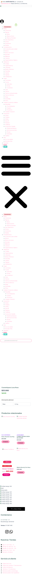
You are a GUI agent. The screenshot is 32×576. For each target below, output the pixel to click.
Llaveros (7, 58)
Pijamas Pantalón (11, 38)
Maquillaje (7, 104)
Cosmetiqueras (11, 106)
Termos (7, 91)
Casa (6, 89)
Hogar (5, 78)
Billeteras (7, 56)
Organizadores (9, 65)
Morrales (7, 54)
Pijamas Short (10, 36)
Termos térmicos (9, 95)
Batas (8, 34)
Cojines (7, 73)
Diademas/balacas (11, 128)
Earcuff (7, 121)
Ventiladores (8, 76)
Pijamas (7, 32)
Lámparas (7, 67)
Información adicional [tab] (7, 400)
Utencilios (9, 84)
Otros (6, 100)
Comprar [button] (5, 441)
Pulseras (7, 122)
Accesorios (6, 113)
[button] (16, 181)
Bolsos (7, 51)
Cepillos (7, 135)
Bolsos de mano (9, 52)
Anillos (7, 119)
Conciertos (7, 27)
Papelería (5, 143)
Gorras (7, 41)
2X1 (5, 146)
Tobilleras (7, 124)
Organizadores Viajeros (11, 60)
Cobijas (7, 63)
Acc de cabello (9, 139)
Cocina (7, 82)
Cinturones (8, 30)
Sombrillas (8, 98)
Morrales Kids (8, 141)
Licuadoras (10, 87)
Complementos (7, 47)
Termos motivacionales (11, 93)
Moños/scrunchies (12, 130)
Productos (9, 110)
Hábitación (6, 62)
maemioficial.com (6, 3)
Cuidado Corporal (9, 111)
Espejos (9, 108)
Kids (4, 137)
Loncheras (8, 80)
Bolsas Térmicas (9, 69)
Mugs (6, 97)
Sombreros (8, 43)
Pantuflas (7, 71)
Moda (4, 28)
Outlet (5, 145)
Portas (8, 86)
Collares (7, 117)
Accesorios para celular (11, 49)
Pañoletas (9, 134)
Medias (7, 45)
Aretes (7, 115)
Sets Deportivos (9, 40)
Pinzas (8, 132)
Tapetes (7, 75)
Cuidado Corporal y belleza (10, 102)
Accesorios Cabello (10, 126)
